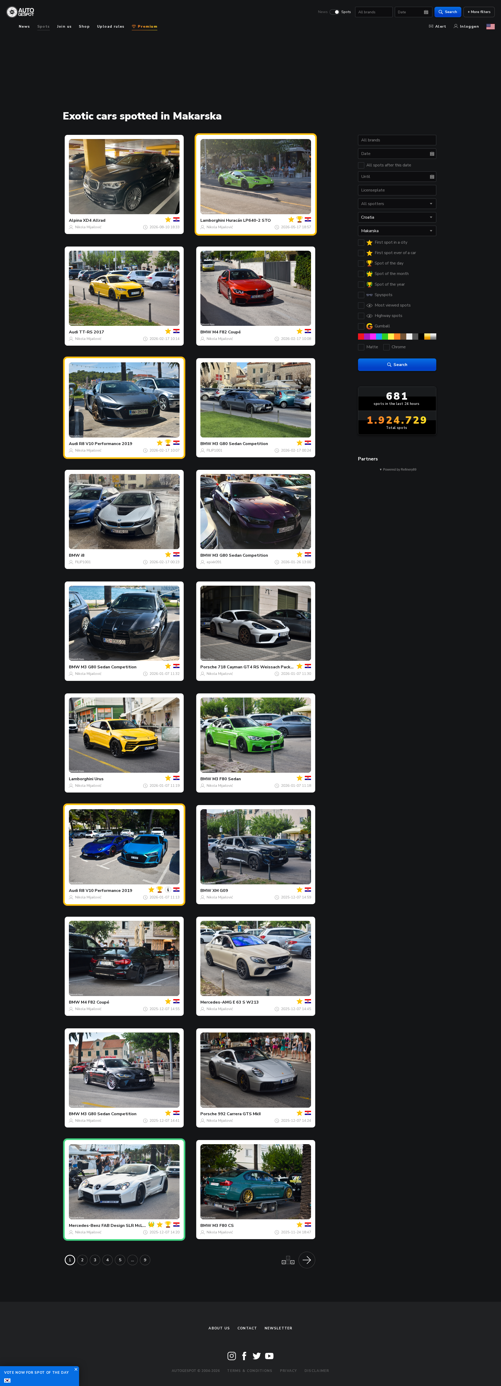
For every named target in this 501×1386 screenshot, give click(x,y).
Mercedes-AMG (216, 1002)
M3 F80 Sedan (226, 779)
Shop (84, 26)
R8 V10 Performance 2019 (105, 444)
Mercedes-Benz (84, 1225)
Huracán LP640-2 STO (248, 220)
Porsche (208, 667)
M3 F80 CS (223, 1225)
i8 (83, 555)
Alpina (75, 220)
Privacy (288, 1371)
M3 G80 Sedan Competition (240, 444)
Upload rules (110, 26)
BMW (205, 332)
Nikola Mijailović (88, 227)
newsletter (279, 1328)
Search (451, 11)
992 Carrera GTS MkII (239, 1114)
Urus (99, 779)
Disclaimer (317, 1371)
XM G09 (220, 890)
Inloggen (469, 26)
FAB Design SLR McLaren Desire (134, 1225)
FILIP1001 (214, 450)
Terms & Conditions (249, 1371)
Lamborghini (212, 220)
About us (219, 1328)
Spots (346, 12)
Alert (440, 26)
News (323, 12)
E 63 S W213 (246, 1002)
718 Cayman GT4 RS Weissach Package (258, 667)
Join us (64, 26)
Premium (146, 26)
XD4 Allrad (94, 220)
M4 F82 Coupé (226, 332)
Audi (73, 332)
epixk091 (214, 562)
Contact (247, 1328)
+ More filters (479, 11)
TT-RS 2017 (91, 332)
